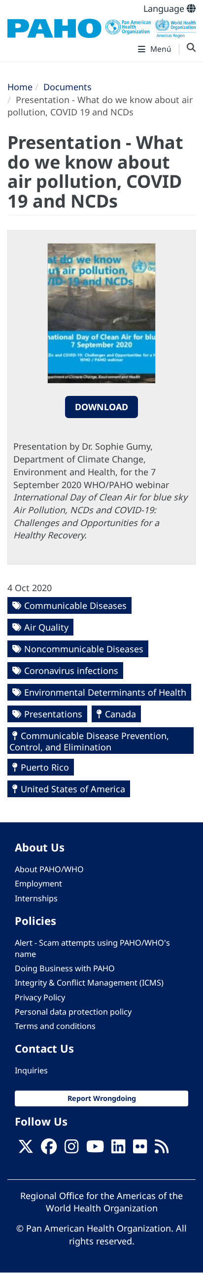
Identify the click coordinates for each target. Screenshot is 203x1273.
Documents (67, 87)
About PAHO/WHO (49, 869)
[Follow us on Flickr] (140, 1149)
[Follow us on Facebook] (49, 1149)
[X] (26, 1149)
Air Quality (46, 627)
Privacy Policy (40, 997)
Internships (36, 898)
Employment (38, 883)
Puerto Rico (45, 767)
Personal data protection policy (73, 1011)
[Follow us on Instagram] (71, 1149)
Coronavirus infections (71, 670)
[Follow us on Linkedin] (118, 1149)
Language (165, 8)
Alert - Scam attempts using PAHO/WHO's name (92, 948)
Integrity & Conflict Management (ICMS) (89, 982)
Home (20, 87)
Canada (120, 714)
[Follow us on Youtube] (95, 1149)
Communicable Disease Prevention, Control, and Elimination (89, 741)
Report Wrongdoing (102, 1098)
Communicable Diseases (75, 605)
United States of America (73, 789)
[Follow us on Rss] (162, 1149)
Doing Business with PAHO (65, 968)
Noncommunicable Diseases (83, 649)
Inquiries (31, 1070)
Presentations (53, 714)
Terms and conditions (55, 1026)
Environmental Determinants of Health (105, 692)
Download (101, 407)
